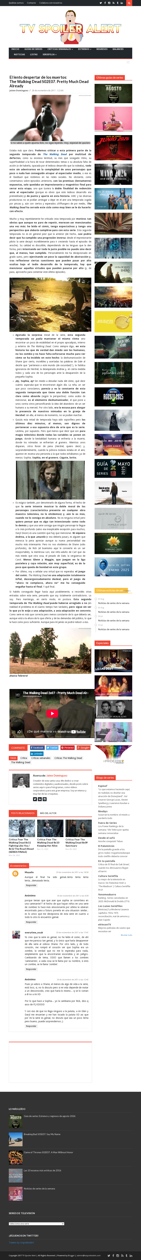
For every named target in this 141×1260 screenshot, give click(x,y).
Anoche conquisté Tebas (110, 841)
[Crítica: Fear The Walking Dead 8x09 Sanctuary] (79, 828)
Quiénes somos (16, 3)
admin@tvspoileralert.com (89, 1255)
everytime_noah (34, 932)
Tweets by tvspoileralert (21, 1242)
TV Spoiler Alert (29, 1255)
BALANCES (118, 49)
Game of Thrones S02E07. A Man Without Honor (48, 1152)
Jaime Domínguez (19, 90)
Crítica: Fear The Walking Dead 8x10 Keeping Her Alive (48, 842)
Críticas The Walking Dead (68, 758)
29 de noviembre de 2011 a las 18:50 (72, 872)
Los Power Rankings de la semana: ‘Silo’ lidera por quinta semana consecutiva (113, 829)
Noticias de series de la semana (113, 603)
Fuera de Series (107, 823)
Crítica (23, 758)
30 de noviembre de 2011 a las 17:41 (72, 932)
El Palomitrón (106, 846)
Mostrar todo (126, 935)
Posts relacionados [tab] (23, 813)
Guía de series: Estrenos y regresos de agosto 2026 (49, 1116)
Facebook (38, 747)
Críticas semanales (40, 758)
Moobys (102, 811)
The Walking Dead (20, 762)
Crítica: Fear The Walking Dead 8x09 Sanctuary (77, 842)
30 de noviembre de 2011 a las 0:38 (72, 896)
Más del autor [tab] (48, 813)
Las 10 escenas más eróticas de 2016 (42, 1170)
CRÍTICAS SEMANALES (59, 49)
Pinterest (69, 747)
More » (127, 590)
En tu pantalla (106, 861)
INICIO (15, 49)
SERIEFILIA (49, 54)
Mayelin (29, 872)
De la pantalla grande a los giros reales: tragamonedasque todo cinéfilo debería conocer (114, 853)
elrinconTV (104, 924)
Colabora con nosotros (50, 3)
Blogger (71, 1255)
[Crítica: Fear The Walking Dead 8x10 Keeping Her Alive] (50, 828)
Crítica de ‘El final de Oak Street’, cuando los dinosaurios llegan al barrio (114, 868)
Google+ (85, 747)
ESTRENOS (83, 49)
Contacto (31, 3)
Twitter (54, 747)
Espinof (102, 786)
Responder (31, 885)
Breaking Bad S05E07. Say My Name (42, 1134)
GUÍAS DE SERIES (33, 49)
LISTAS (33, 54)
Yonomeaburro (107, 894)
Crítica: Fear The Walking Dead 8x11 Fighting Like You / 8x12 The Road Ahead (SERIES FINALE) (21, 845)
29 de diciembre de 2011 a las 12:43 (72, 980)
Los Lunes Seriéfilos (110, 906)
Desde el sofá (106, 838)
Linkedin (38, 753)
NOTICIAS (19, 54)
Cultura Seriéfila (108, 876)
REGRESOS (101, 49)
